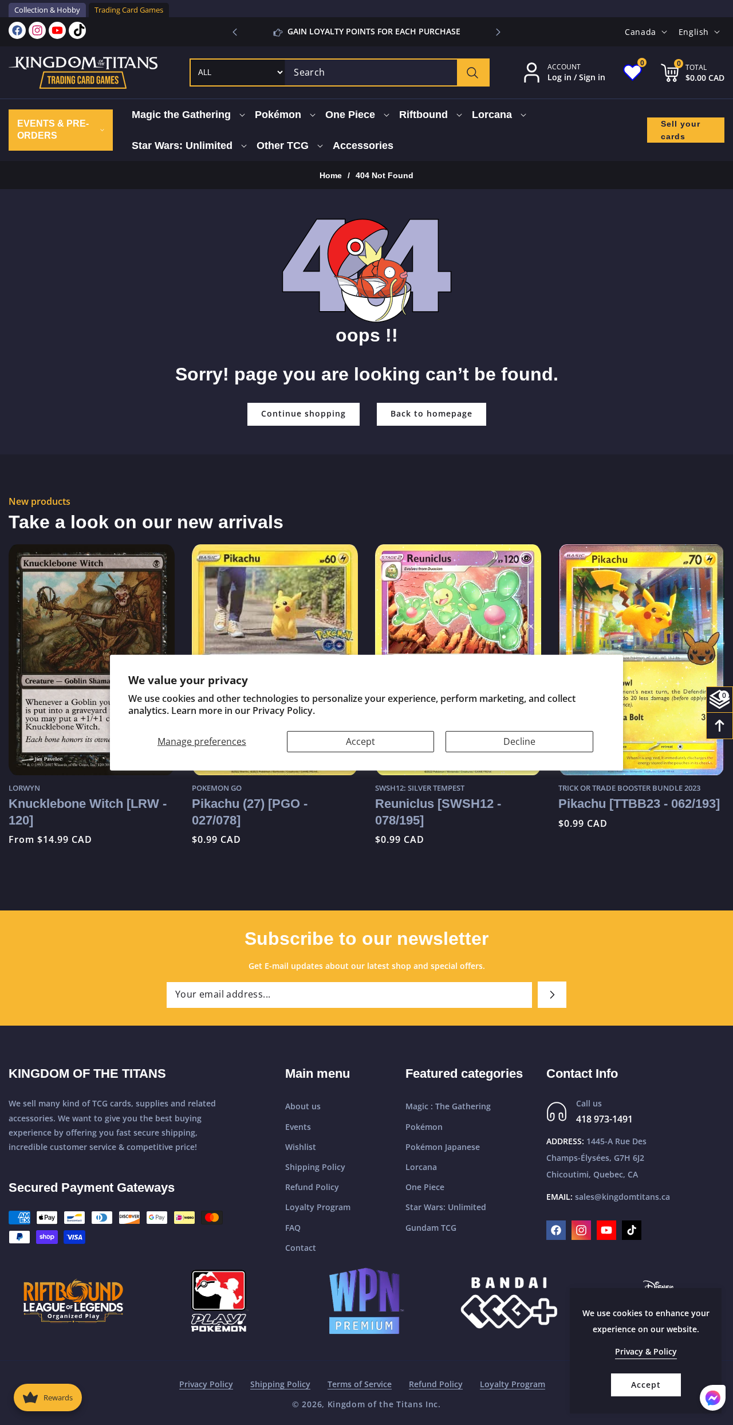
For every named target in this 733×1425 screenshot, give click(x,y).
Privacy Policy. (284, 710)
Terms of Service (360, 1384)
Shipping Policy (315, 1166)
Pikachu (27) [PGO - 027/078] (66, 811)
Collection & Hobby (47, 10)
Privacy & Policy (646, 1351)
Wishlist (300, 1146)
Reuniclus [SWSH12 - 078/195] (255, 811)
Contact (300, 1247)
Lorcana (421, 1166)
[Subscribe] (552, 995)
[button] (498, 32)
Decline (519, 741)
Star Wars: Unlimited (445, 1207)
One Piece (424, 1186)
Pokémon (424, 1126)
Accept (360, 741)
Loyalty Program (317, 1207)
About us (303, 1106)
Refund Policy (312, 1186)
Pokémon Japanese (442, 1146)
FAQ (293, 1227)
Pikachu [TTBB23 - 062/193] (456, 803)
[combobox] (386, 72)
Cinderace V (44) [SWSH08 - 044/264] (640, 813)
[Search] (472, 72)
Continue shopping (303, 413)
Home (331, 175)
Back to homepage (431, 413)
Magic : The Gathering (448, 1106)
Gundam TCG (430, 1227)
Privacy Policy (206, 1384)
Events (298, 1126)
